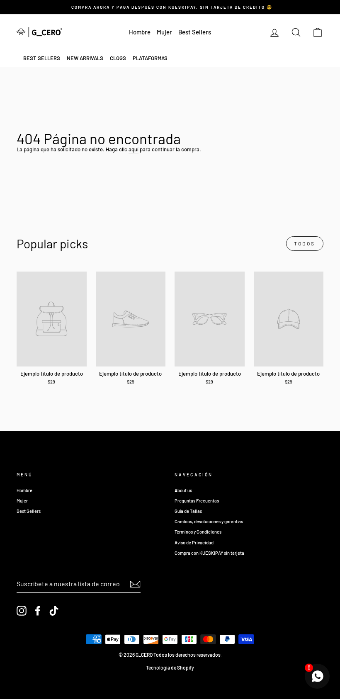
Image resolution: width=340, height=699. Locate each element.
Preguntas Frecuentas (197, 500)
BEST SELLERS (41, 58)
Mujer (164, 32)
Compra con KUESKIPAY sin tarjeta (209, 553)
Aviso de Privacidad (194, 542)
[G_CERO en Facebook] (38, 611)
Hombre (140, 32)
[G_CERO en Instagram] (22, 611)
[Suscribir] (135, 584)
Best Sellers (194, 32)
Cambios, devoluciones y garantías (209, 521)
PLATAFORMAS (150, 58)
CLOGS (118, 58)
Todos (305, 243)
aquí (133, 149)
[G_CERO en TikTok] (54, 611)
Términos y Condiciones (198, 531)
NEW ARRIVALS (85, 58)
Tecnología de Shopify (170, 667)
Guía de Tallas (188, 511)
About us (183, 490)
